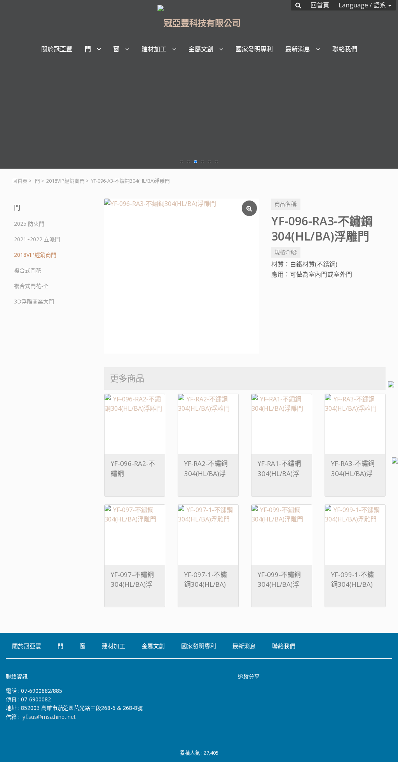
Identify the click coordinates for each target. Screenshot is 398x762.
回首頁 (20, 181)
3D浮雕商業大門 (34, 301)
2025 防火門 (29, 223)
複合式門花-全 (31, 285)
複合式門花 (27, 270)
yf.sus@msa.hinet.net (49, 716)
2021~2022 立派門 (37, 239)
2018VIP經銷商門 (65, 181)
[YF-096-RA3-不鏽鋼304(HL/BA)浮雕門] (181, 276)
